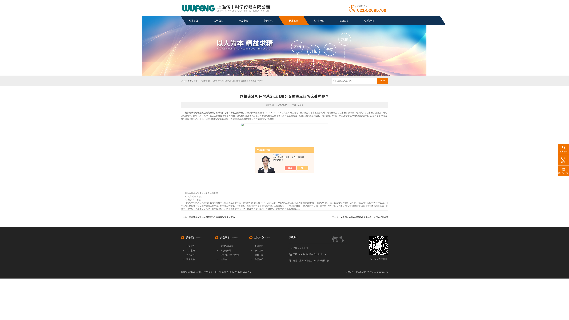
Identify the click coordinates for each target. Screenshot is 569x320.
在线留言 (344, 20)
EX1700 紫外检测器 (230, 255)
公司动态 (259, 246)
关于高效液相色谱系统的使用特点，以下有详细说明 (364, 217)
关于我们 (218, 20)
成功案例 (190, 250)
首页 (196, 81)
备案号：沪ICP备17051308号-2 (236, 272)
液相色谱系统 (227, 246)
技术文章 (293, 20)
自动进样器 (226, 250)
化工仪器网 (361, 272)
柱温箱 (224, 259)
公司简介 (190, 246)
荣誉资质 (259, 259)
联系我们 (369, 20)
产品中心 (243, 20)
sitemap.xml (382, 272)
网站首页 (193, 20)
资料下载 (319, 20)
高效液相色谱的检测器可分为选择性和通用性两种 (212, 217)
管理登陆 (371, 272)
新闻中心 (268, 20)
